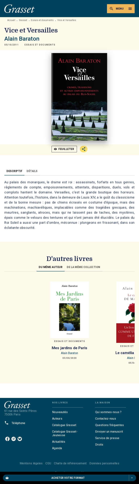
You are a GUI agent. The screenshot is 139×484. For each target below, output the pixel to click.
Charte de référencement (70, 463)
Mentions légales (31, 463)
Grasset (23, 20)
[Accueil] (19, 8)
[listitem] (7, 439)
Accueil (11, 20)
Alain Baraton (21, 38)
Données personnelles (104, 463)
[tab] (14, 171)
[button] (40, 44)
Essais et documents (42, 20)
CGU (48, 463)
